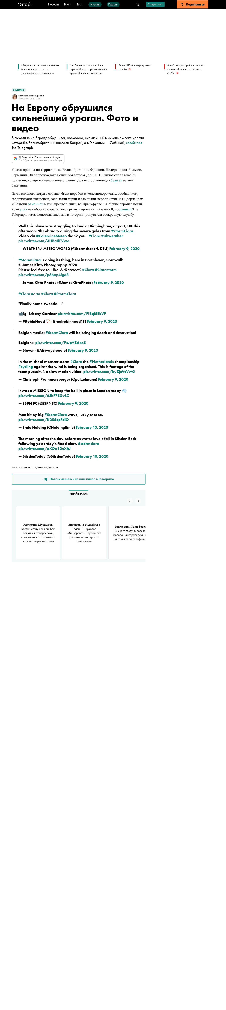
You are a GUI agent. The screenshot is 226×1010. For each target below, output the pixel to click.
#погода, (18, 467)
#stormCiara (122, 231)
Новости (53, 4)
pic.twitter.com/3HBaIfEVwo (43, 240)
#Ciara (94, 235)
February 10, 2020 (92, 427)
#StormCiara (29, 259)
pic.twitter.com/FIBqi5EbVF (82, 313)
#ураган (53, 467)
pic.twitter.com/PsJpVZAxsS (60, 342)
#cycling (25, 366)
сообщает (134, 142)
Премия (113, 4)
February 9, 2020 (124, 248)
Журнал (95, 4)
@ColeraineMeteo (51, 235)
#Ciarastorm (106, 269)
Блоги (68, 4)
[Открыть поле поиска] (137, 4)
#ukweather (112, 235)
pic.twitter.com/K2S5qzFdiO (43, 419)
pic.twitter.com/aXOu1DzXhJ (44, 448)
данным (126, 209)
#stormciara (88, 443)
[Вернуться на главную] (25, 4)
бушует (116, 180)
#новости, (30, 467)
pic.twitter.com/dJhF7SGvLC (43, 395)
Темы (80, 4)
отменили (35, 204)
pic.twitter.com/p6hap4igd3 (43, 274)
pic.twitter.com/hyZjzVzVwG (109, 371)
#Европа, (43, 467)
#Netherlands (102, 361)
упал (23, 209)
